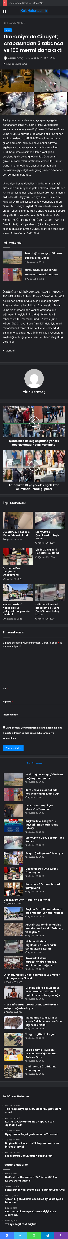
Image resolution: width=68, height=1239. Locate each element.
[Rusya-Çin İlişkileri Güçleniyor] (13, 858)
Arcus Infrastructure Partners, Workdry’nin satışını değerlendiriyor (31, 1006)
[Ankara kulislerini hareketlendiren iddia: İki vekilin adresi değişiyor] (13, 962)
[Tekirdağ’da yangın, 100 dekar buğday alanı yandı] (12, 257)
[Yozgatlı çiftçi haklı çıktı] (13, 1039)
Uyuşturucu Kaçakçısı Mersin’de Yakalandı (31, 3)
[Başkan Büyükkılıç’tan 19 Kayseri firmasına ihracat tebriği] (13, 825)
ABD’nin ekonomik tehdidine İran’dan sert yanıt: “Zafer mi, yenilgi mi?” (44, 928)
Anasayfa (11, 23)
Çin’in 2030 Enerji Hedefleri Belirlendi (47, 551)
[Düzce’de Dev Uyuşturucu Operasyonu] (18, 556)
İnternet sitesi (10, 714)
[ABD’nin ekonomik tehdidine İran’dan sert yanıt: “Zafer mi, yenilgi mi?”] (13, 929)
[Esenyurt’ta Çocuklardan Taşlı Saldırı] (50, 520)
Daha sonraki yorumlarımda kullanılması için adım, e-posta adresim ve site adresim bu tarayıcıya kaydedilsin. (32, 732)
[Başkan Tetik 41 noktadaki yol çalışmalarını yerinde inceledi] (18, 592)
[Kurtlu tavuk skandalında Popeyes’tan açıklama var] (12, 274)
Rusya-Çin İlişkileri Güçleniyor (44, 853)
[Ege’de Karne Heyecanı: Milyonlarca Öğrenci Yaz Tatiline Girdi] (13, 1054)
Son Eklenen (34, 763)
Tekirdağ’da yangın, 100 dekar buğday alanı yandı (44, 776)
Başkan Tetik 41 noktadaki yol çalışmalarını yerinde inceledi (16, 609)
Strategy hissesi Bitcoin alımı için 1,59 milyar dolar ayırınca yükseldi (32, 976)
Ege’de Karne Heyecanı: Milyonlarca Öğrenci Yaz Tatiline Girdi (40, 1053)
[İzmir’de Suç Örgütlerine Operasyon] (13, 1071)
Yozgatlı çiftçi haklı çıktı (40, 1034)
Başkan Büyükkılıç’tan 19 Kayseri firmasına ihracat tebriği (41, 824)
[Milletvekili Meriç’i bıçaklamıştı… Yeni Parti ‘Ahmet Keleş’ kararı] (50, 592)
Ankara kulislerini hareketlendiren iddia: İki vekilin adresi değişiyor (41, 961)
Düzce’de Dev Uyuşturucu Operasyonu (11, 571)
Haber (21, 23)
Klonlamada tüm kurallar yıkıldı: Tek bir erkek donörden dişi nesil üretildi (44, 1021)
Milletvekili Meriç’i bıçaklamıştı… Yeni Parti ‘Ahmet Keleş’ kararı (47, 609)
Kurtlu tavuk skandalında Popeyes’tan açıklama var (42, 791)
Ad (5, 688)
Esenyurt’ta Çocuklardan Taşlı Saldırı (47, 535)
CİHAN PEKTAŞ (15, 58)
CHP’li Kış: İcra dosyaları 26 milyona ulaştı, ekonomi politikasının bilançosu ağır (42, 991)
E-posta (8, 701)
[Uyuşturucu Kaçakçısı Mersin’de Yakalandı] (18, 520)
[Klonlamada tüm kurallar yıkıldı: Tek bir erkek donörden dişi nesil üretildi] (13, 1022)
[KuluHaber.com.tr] (34, 11)
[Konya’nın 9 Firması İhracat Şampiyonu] (13, 889)
